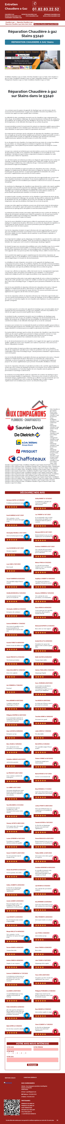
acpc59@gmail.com (31, 1091)
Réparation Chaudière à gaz (13, 16)
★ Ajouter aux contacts (28, 1113)
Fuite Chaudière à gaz (32, 16)
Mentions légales (10, 1078)
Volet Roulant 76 (26, 1111)
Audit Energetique (26, 1107)
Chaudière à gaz (9, 14)
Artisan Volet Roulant (28, 1109)
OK (57, 1120)
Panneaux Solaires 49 (27, 1105)
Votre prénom (38, 1047)
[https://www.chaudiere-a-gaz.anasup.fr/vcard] (12, 1107)
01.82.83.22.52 (32, 1094)
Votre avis (10, 1056)
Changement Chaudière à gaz (13, 17)
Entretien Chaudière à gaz (29, 14)
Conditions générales (30, 1077)
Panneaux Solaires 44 (27, 1103)
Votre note (10, 1051)
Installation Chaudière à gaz (51, 16)
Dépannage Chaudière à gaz (52, 14)
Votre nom (10, 1047)
